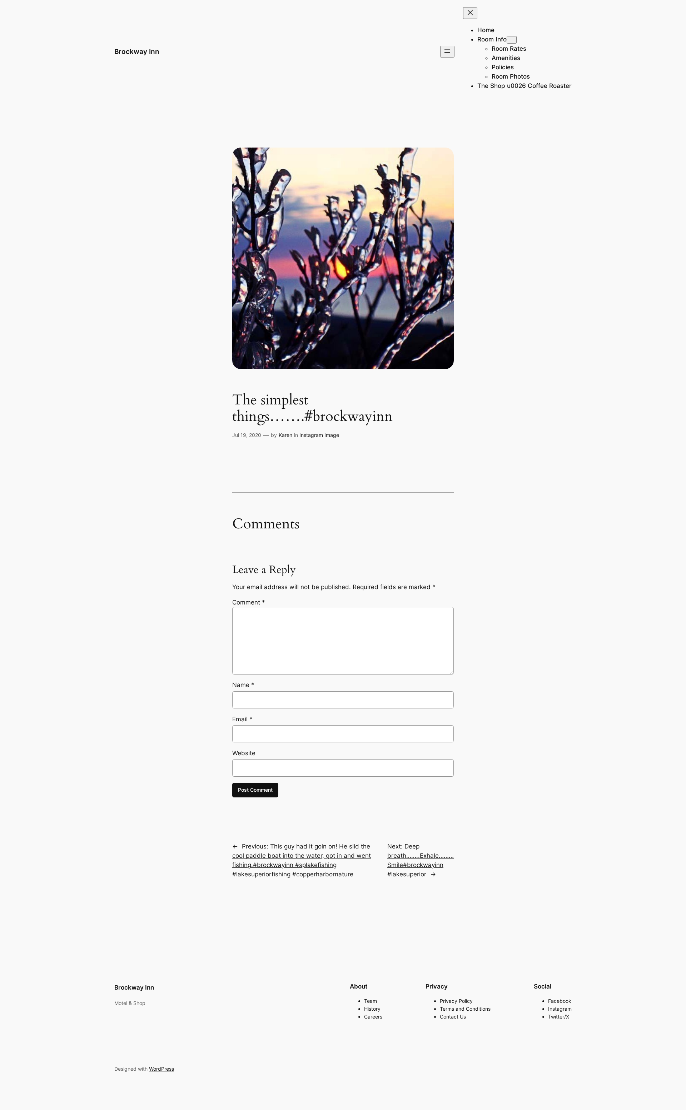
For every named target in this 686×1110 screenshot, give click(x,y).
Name (243, 684)
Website (243, 753)
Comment (248, 602)
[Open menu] (447, 52)
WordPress (161, 1069)
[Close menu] (470, 13)
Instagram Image (319, 435)
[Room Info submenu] (512, 40)
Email (242, 719)
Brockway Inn (136, 51)
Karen (285, 435)
